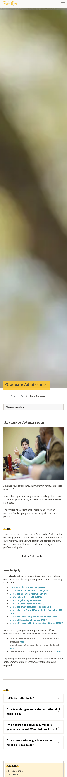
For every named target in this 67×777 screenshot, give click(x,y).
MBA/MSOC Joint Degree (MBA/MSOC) (27, 600)
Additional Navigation (15, 407)
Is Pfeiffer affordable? (20, 698)
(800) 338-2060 (14, 774)
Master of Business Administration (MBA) (29, 590)
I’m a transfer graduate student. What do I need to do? (33, 711)
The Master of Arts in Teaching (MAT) (27, 587)
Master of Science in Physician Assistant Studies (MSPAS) (36, 623)
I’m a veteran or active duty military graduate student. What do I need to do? (32, 727)
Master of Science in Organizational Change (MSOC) (34, 616)
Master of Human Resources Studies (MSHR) (30, 606)
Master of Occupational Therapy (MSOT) (28, 619)
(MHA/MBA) (26, 597)
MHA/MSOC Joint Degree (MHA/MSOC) (27, 603)
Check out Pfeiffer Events (31, 556)
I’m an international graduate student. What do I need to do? (31, 742)
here (22, 641)
